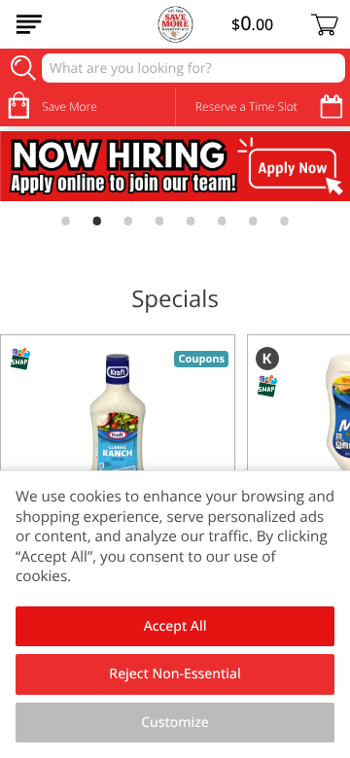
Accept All (175, 626)
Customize (175, 722)
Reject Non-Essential (174, 674)
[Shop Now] (29, 24)
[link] (175, 166)
